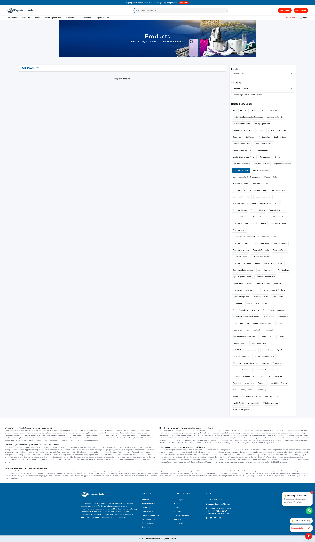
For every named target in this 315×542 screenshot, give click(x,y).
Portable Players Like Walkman (245, 336)
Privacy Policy (147, 511)
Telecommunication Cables (264, 356)
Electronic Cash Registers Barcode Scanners (250, 190)
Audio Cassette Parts (241, 124)
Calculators (260, 130)
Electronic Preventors (281, 217)
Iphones (249, 290)
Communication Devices (264, 144)
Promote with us (148, 503)
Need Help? (178, 523)
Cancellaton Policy (149, 519)
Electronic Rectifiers (241, 223)
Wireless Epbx (253, 403)
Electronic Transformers (260, 257)
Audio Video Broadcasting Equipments (248, 117)
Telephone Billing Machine (266, 370)
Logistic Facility (102, 18)
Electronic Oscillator (277, 210)
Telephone (277, 363)
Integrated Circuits (263, 283)
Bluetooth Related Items (242, 130)
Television (278, 376)
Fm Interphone (283, 270)
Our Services (12, 18)
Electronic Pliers (239, 217)
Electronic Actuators (241, 170)
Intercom (277, 283)
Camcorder (237, 137)
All (234, 110)
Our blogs (146, 527)
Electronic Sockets (280, 243)
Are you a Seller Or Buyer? (301, 528)
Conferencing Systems (242, 150)
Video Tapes (263, 390)
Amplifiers (243, 110)
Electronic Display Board (270, 203)
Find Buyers (285, 10)
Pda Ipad (256, 330)
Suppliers (70, 18)
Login (304, 17)
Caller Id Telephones (278, 130)
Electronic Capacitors (261, 183)
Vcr (234, 390)
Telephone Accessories (242, 370)
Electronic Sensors (240, 243)
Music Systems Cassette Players (259, 323)
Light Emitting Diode (241, 297)
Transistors (262, 383)
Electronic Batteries (241, 183)
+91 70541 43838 (215, 500)
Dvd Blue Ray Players (241, 163)
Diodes (277, 157)
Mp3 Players (283, 316)
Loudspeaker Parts (260, 297)
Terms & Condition (149, 523)
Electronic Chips (278, 190)
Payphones (237, 330)
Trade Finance (85, 18)
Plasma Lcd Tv (269, 330)
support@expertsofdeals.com (219, 504)
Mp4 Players (238, 323)
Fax (259, 270)
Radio (282, 336)
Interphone (237, 290)
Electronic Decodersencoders (244, 203)
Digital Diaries (265, 157)
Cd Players (250, 137)
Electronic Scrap (239, 230)
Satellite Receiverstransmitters (245, 350)
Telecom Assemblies (241, 356)
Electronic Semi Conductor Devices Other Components (254, 237)
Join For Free (291, 17)
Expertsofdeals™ (153, 539)
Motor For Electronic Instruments (246, 316)
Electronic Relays (260, 223)
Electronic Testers (280, 250)
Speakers (281, 350)
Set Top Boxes (267, 350)
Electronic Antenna (260, 170)
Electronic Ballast (271, 177)
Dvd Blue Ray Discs (261, 163)
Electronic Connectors (241, 197)
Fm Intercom (269, 270)
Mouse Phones (268, 316)
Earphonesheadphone (282, 163)
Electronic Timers (240, 257)
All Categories (179, 499)
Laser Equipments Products (274, 290)
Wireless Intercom (270, 403)
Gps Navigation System (242, 277)
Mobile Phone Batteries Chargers (246, 310)
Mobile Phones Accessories (274, 310)
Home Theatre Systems (242, 283)
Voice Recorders (271, 396)
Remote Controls (239, 343)
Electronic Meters (240, 210)
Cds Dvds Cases (280, 137)
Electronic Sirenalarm (260, 243)
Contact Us (146, 507)
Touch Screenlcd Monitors (243, 383)
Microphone (237, 303)
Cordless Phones (261, 150)
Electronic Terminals (261, 250)
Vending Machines (247, 390)
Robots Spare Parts (258, 343)
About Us (146, 499)
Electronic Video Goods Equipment (246, 263)
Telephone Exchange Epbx (243, 376)
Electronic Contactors (263, 197)
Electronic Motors (258, 210)
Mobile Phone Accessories (256, 303)
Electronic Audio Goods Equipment (246, 177)
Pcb (247, 330)
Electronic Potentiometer (259, 217)
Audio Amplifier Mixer (275, 117)
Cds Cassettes (264, 137)
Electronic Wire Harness (274, 263)
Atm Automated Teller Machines (264, 110)
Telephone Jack (264, 376)
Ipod (258, 290)
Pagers (279, 323)
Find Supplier (300, 10)
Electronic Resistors (278, 223)
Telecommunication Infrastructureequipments (251, 363)
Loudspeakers (277, 297)
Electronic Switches (241, 250)
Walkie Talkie (238, 403)
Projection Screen (269, 336)
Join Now (183, 2)
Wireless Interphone (241, 410)
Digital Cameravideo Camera (244, 157)
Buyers (37, 18)
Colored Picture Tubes (242, 144)
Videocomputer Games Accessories (247, 396)
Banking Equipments (262, 124)
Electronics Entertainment (243, 270)
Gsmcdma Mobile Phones (265, 277)
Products (26, 18)
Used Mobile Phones (279, 383)
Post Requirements (53, 18)
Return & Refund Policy (151, 515)
